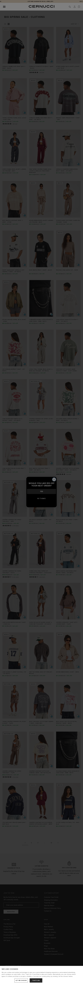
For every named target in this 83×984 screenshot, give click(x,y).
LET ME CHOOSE (21, 980)
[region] (41, 975)
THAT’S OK (36, 980)
